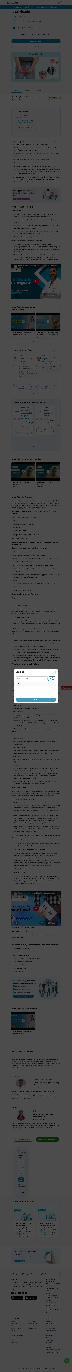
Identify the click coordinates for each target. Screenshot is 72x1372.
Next (35, 700)
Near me (53, 678)
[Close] (55, 672)
